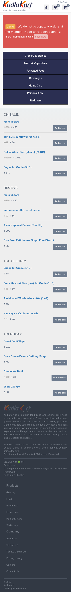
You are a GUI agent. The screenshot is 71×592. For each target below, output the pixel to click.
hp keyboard (11, 121)
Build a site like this (14, 475)
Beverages (35, 78)
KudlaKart (18, 6)
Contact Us (12, 571)
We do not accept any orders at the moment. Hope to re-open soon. (34, 31)
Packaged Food (35, 70)
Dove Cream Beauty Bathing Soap (25, 356)
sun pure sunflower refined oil (22, 136)
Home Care (35, 85)
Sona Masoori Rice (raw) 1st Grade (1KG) (29, 283)
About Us (11, 538)
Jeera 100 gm (12, 386)
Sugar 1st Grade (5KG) (17, 167)
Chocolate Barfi (13, 371)
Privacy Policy (14, 558)
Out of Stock (59, 378)
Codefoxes (9, 465)
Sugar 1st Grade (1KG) (17, 267)
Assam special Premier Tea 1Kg (23, 225)
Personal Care (35, 93)
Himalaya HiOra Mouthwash (21, 313)
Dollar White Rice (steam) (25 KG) (24, 152)
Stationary (35, 100)
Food (9, 499)
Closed (10, 26)
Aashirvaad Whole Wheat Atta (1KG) (26, 298)
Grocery (10, 492)
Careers (10, 564)
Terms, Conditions (16, 551)
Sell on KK (12, 545)
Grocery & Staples (35, 55)
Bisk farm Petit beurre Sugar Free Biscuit (29, 240)
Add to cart (60, 128)
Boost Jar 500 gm (14, 341)
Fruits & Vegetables (35, 63)
